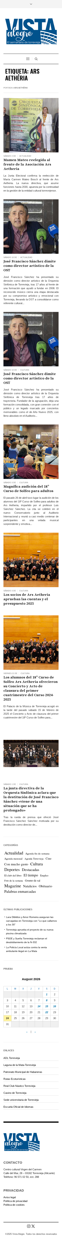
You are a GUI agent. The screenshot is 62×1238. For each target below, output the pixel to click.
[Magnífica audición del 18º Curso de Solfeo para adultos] (31, 452)
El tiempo (31, 875)
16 (54, 1006)
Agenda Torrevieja (34, 858)
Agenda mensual (13, 858)
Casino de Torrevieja (14, 1092)
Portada (7, 88)
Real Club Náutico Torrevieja (19, 1085)
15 (46, 1006)
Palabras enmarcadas (20, 891)
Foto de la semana (13, 880)
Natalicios (30, 886)
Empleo (44, 875)
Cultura (24, 370)
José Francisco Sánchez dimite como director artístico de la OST (29, 265)
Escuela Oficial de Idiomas (18, 1106)
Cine (48, 858)
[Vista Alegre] (31, 31)
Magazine (12, 885)
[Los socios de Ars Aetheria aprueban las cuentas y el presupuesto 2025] (31, 560)
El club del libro (13, 875)
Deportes (12, 869)
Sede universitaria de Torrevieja (21, 1099)
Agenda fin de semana (37, 853)
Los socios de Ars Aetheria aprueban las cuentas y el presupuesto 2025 (26, 599)
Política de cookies (14, 1204)
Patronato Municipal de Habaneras (22, 1071)
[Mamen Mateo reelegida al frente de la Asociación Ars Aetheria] (31, 125)
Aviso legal (9, 1197)
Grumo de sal (32, 880)
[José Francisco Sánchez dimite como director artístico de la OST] (31, 226)
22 (46, 1012)
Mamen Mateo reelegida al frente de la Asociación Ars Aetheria (27, 164)
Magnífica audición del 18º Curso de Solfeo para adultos (28, 488)
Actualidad (25, 156)
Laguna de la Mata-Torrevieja (19, 1064)
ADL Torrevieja (11, 1058)
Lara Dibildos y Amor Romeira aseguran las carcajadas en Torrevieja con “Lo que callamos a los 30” (31, 921)
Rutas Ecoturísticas (14, 1078)
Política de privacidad (15, 1201)
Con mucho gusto (16, 864)
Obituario (45, 886)
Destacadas (30, 869)
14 (39, 1006)
